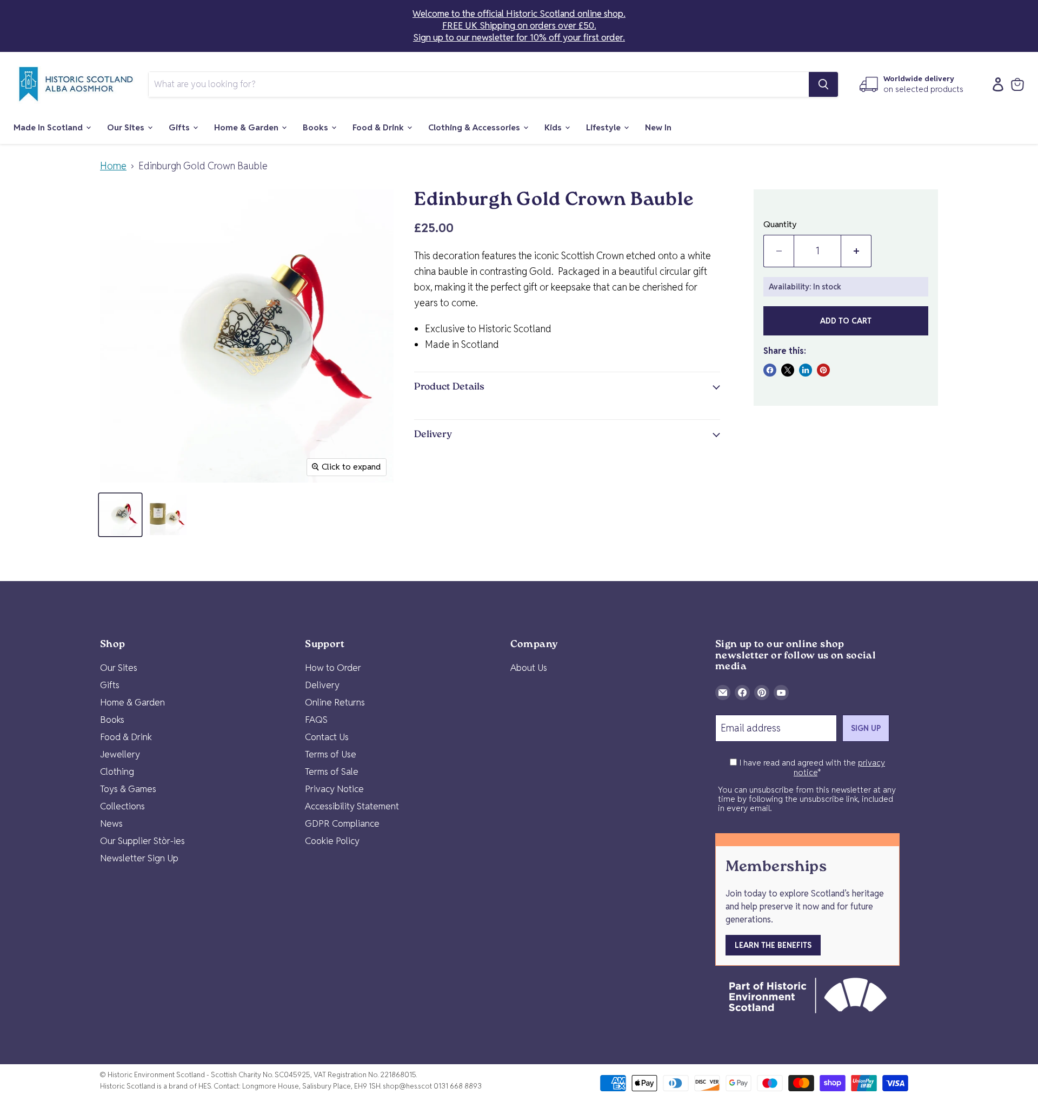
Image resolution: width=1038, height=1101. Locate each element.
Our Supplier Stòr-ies (142, 841)
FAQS (316, 720)
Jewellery (120, 754)
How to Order (333, 668)
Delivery (322, 685)
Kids (554, 127)
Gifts (180, 127)
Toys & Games (128, 789)
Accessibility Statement (352, 806)
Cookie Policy (332, 841)
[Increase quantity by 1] (856, 251)
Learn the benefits (773, 945)
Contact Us (327, 737)
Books (316, 127)
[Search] (823, 84)
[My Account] (995, 84)
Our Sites (127, 127)
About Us (528, 668)
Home (113, 166)
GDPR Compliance (342, 823)
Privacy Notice (334, 789)
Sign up (866, 728)
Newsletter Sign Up (139, 858)
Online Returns (335, 702)
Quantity (780, 224)
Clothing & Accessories (475, 127)
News (111, 823)
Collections (122, 806)
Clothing (117, 771)
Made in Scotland (49, 127)
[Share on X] (787, 370)
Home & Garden (247, 127)
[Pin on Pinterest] (823, 370)
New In (658, 127)
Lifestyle (604, 127)
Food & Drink (379, 127)
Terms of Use (330, 754)
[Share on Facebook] (769, 370)
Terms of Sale (331, 771)
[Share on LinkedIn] (805, 370)
